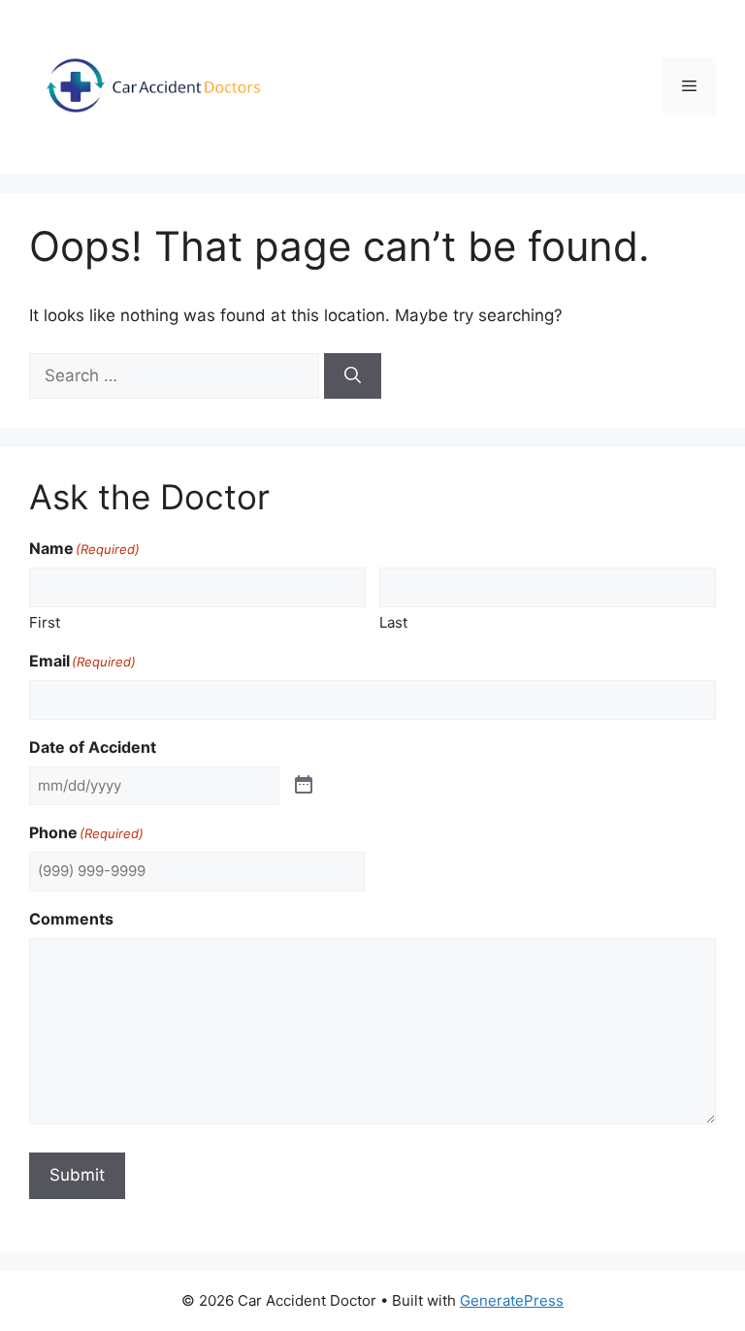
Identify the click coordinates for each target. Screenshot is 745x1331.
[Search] (352, 376)
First (44, 622)
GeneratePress (512, 1300)
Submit (77, 1175)
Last (393, 622)
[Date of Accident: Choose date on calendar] (303, 785)
